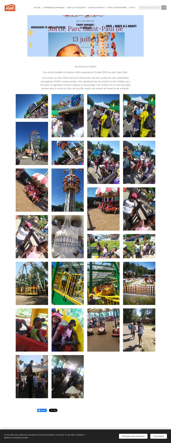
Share (43, 410)
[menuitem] (38, 7)
